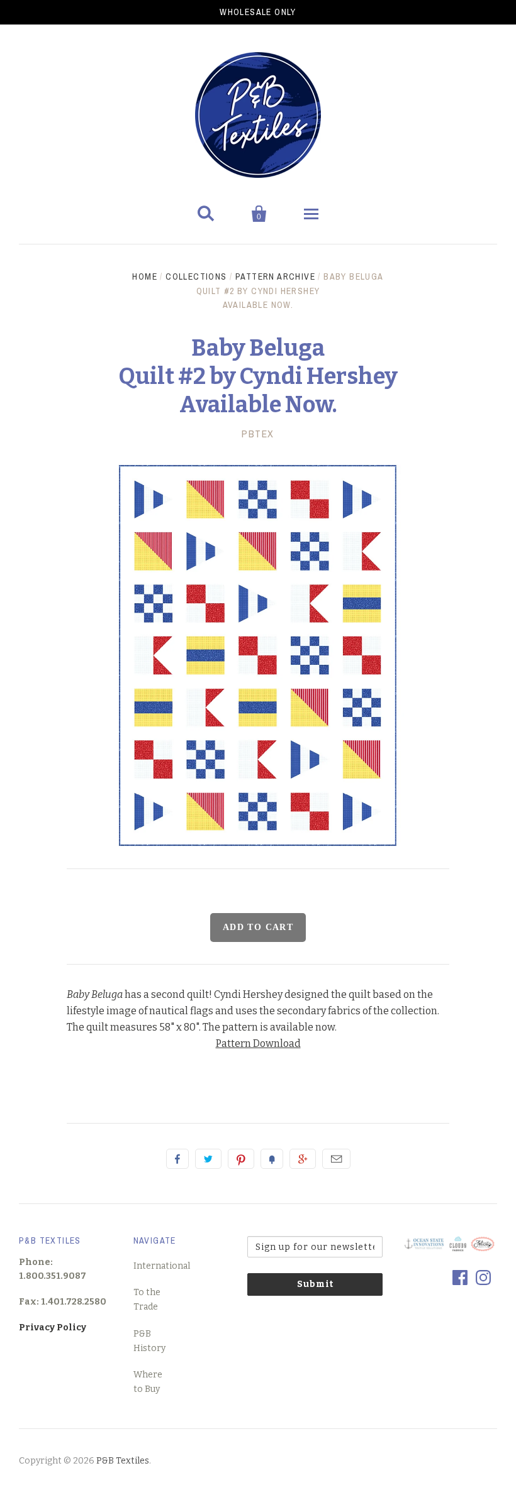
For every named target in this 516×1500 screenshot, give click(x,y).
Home (144, 276)
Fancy (272, 1159)
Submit (315, 1284)
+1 (302, 1159)
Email (336, 1159)
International (161, 1266)
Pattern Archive (275, 276)
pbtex (258, 434)
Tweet (208, 1159)
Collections (196, 276)
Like (177, 1159)
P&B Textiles (122, 1460)
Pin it (241, 1159)
